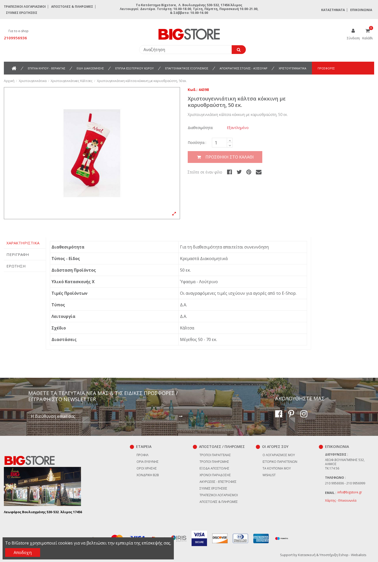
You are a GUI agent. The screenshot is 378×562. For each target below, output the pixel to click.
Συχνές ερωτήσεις (21, 13)
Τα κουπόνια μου (277, 468)
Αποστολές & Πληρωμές (72, 6)
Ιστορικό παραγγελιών (280, 461)
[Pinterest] (248, 172)
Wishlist (269, 475)
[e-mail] (259, 172)
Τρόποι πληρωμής (214, 461)
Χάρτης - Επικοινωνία (340, 500)
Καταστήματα (333, 10)
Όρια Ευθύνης (148, 461)
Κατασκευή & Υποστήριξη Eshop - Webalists (332, 554)
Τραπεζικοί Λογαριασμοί (25, 6)
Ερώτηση (16, 266)
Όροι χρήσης (147, 468)
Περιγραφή (17, 254)
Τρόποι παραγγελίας (215, 455)
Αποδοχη (23, 552)
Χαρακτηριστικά (22, 242)
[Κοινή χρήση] (229, 172)
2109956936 (15, 37)
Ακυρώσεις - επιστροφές (218, 482)
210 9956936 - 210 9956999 (345, 483)
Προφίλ (142, 455)
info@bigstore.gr (349, 492)
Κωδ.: (192, 89)
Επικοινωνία (361, 10)
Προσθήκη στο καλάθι (229, 157)
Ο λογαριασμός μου (279, 455)
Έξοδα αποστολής (214, 468)
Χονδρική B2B (148, 475)
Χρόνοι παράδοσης (215, 475)
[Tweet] (239, 172)
